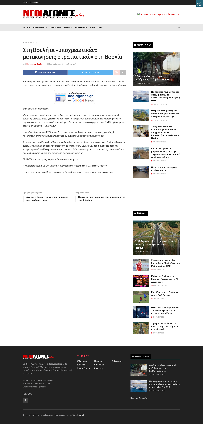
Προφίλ (25, 2)
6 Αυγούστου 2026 (159, 299)
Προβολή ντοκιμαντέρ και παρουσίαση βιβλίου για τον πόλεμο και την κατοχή (165, 113)
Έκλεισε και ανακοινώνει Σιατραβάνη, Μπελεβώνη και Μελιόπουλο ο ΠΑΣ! (165, 263)
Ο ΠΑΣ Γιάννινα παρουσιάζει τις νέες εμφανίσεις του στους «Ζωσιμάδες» (165, 310)
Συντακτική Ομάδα (34, 64)
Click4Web (80, 415)
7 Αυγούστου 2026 (143, 83)
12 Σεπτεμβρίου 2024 (55, 64)
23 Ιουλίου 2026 (158, 333)
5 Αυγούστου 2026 (159, 286)
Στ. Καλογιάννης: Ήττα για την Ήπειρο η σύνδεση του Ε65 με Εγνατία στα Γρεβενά (155, 244)
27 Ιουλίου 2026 (142, 252)
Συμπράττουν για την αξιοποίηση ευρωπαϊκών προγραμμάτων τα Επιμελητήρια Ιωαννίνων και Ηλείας (165, 132)
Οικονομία (55, 27)
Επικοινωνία (34, 2)
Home (25, 42)
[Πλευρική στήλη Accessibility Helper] (199, 3)
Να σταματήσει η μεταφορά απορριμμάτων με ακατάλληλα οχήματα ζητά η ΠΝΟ (164, 384)
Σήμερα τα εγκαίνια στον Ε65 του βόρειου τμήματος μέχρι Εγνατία (164, 326)
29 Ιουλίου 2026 (158, 317)
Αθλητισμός (96, 27)
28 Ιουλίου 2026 (158, 270)
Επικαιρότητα (40, 27)
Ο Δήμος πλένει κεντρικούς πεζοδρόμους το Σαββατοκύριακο (163, 368)
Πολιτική (33, 42)
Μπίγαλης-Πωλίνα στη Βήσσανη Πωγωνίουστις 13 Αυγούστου (165, 279)
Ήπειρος (68, 27)
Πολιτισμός (81, 27)
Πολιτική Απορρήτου (139, 398)
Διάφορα (81, 365)
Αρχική (26, 27)
